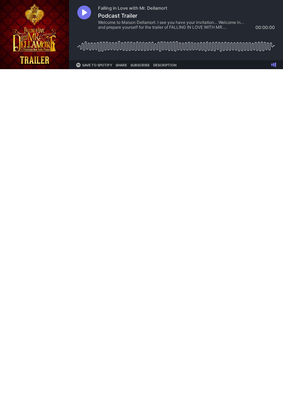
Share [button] (121, 65)
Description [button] (164, 65)
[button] (84, 12)
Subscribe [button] (140, 65)
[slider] (176, 44)
